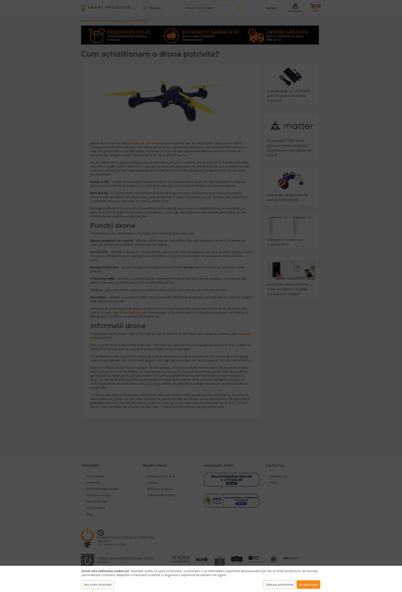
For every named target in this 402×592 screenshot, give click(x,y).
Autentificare (295, 11)
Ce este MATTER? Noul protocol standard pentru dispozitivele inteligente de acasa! (289, 147)
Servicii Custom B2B (161, 476)
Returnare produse (160, 489)
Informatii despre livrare (102, 489)
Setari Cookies (95, 508)
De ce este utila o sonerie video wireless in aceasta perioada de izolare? (287, 289)
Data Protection (97, 501)
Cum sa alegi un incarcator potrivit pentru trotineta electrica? (289, 95)
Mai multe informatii (97, 585)
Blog (94, 20)
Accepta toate (308, 585)
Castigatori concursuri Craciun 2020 (285, 242)
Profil (273, 482)
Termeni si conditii (98, 495)
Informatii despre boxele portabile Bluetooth (287, 197)
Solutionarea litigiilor (161, 495)
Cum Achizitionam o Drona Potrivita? (123, 20)
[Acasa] (105, 8)
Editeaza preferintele (280, 585)
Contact (271, 8)
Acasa (85, 20)
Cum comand (95, 476)
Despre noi (93, 482)
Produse (155, 8)
